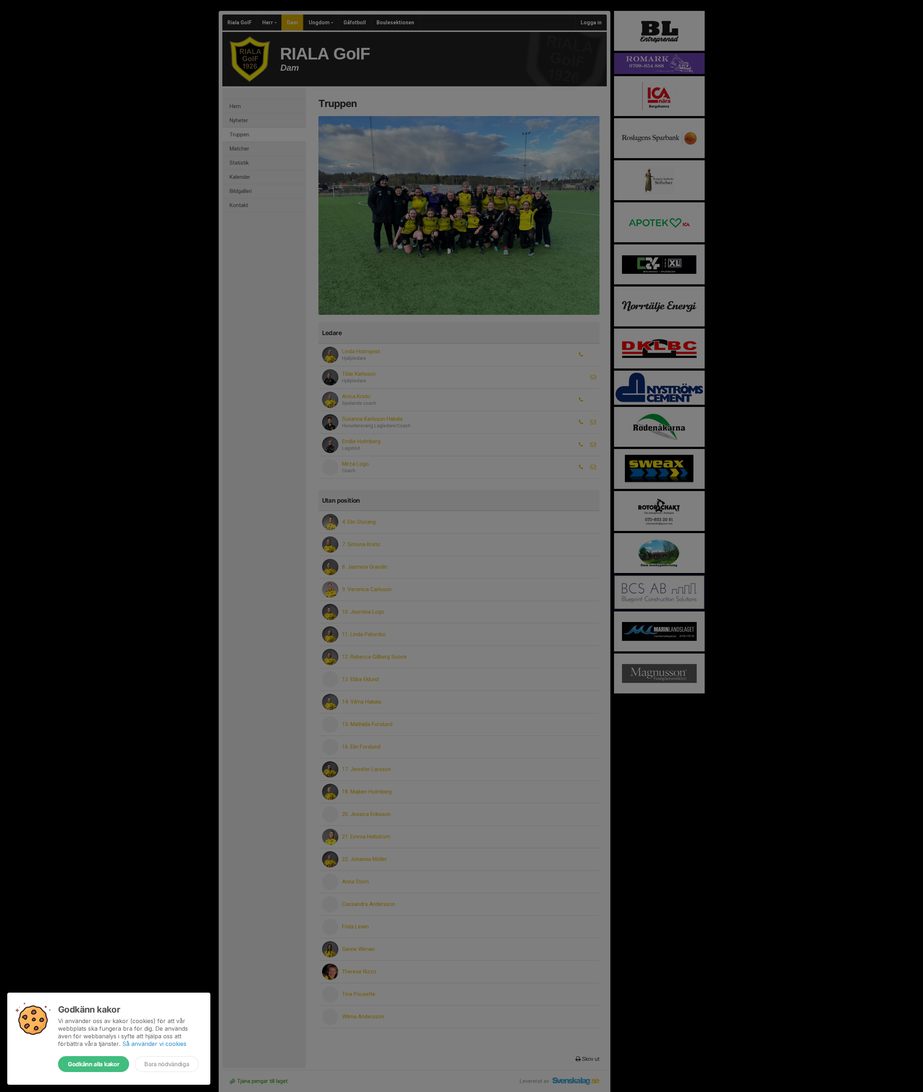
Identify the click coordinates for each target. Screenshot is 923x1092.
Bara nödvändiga (166, 1064)
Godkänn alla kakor (93, 1064)
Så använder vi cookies (154, 1043)
